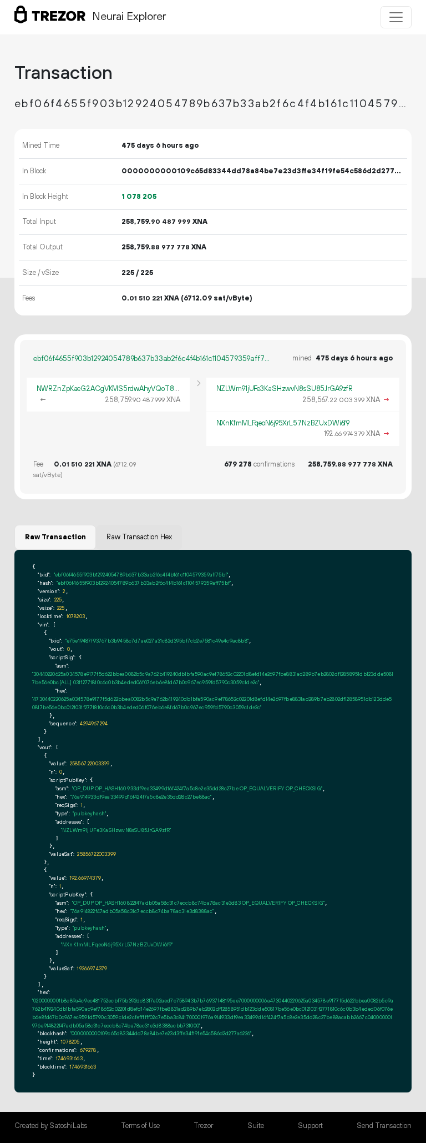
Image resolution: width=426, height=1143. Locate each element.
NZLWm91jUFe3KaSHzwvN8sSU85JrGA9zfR (284, 388)
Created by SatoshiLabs (50, 1125)
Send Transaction (384, 1125)
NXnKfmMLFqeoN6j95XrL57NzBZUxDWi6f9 (283, 423)
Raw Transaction (55, 537)
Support (310, 1125)
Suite (255, 1125)
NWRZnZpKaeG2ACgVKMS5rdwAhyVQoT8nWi (112, 388)
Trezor (203, 1125)
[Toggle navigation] (396, 17)
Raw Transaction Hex (139, 537)
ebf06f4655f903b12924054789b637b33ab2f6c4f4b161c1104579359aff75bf (153, 358)
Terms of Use (140, 1125)
